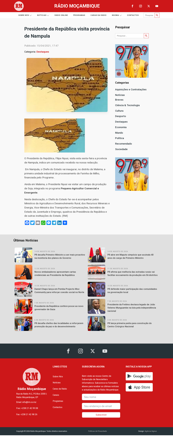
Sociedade (121, 149)
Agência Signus (150, 431)
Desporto (120, 116)
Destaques (42, 51)
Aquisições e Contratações (131, 89)
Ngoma (115, 15)
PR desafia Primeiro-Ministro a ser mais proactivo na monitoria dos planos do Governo (59, 256)
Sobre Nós (58, 376)
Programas (79, 15)
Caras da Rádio (99, 15)
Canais (56, 395)
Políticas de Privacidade (97, 431)
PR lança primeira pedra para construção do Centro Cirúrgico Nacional (129, 325)
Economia (121, 127)
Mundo (119, 132)
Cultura (119, 110)
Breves (119, 99)
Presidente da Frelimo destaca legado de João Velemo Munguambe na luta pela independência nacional (131, 307)
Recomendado (123, 143)
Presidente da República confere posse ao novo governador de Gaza (58, 308)
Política (119, 138)
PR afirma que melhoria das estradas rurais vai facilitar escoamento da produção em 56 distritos (132, 273)
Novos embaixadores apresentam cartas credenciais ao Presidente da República (55, 273)
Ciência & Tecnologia (127, 105)
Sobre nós (23, 15)
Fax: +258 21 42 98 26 (26, 414)
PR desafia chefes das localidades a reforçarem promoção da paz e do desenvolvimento (58, 325)
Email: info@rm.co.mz (26, 402)
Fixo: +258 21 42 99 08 (27, 408)
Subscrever (101, 415)
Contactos (133, 15)
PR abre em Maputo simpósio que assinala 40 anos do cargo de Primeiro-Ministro (130, 256)
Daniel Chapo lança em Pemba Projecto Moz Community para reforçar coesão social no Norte (59, 291)
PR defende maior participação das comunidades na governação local (132, 291)
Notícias (41, 15)
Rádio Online (61, 15)
